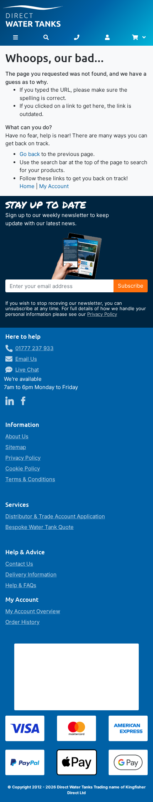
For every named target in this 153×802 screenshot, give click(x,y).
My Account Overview (32, 611)
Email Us (26, 358)
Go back (30, 154)
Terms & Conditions (30, 479)
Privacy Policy (102, 314)
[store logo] (76, 13)
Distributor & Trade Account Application (55, 516)
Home (27, 186)
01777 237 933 (34, 348)
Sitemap (15, 447)
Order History (22, 622)
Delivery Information (31, 574)
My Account (54, 186)
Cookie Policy (22, 468)
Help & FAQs (20, 585)
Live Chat (27, 369)
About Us (16, 436)
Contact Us (19, 563)
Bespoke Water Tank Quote (39, 527)
